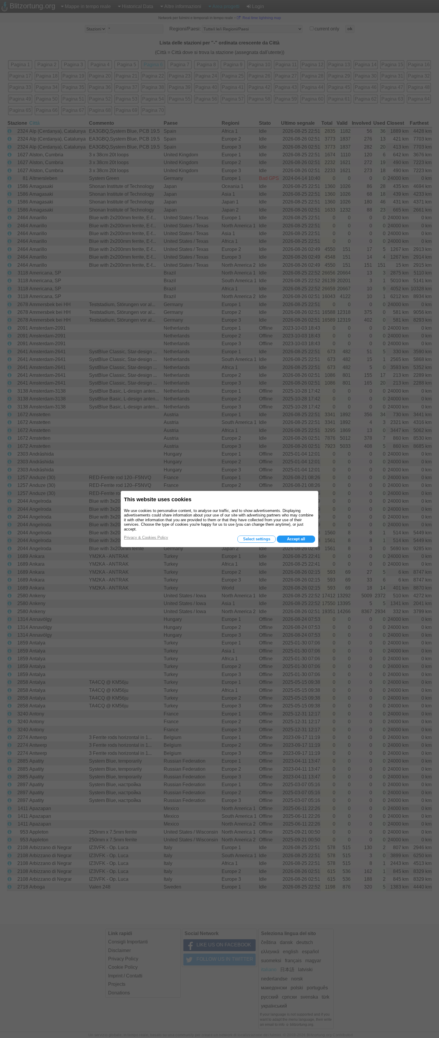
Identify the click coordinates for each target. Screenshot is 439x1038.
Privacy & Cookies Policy (146, 537)
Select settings (256, 539)
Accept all (296, 539)
